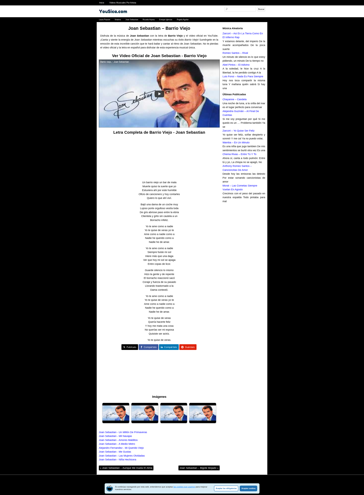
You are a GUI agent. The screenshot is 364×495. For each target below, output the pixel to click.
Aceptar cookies (248, 488)
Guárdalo (190, 347)
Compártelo (150, 347)
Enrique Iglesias (165, 20)
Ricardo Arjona (149, 20)
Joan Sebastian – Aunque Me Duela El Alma (126, 467)
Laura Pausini (104, 20)
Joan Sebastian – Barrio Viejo (159, 28)
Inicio (101, 2)
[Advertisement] (159, 158)
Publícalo (131, 347)
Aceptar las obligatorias (226, 488)
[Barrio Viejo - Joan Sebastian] (115, 413)
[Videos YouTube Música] (113, 16)
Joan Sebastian (131, 20)
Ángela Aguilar (183, 20)
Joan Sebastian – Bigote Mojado (199, 467)
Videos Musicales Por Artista (122, 2)
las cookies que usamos (184, 487)
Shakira (118, 20)
